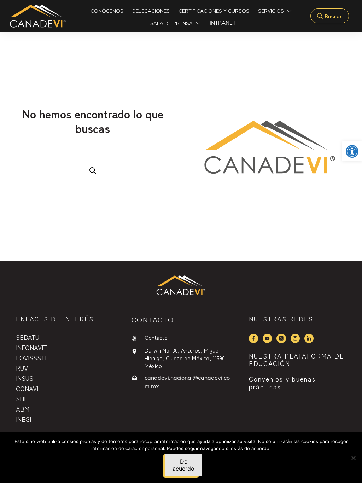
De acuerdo (183, 465)
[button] (352, 151)
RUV (22, 367)
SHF (22, 398)
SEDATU (27, 337)
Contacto (156, 337)
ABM (22, 408)
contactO (153, 319)
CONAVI (27, 388)
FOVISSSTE (32, 357)
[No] (353, 457)
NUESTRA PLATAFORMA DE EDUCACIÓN (296, 359)
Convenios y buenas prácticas (282, 382)
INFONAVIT (31, 347)
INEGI (23, 419)
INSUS (24, 378)
